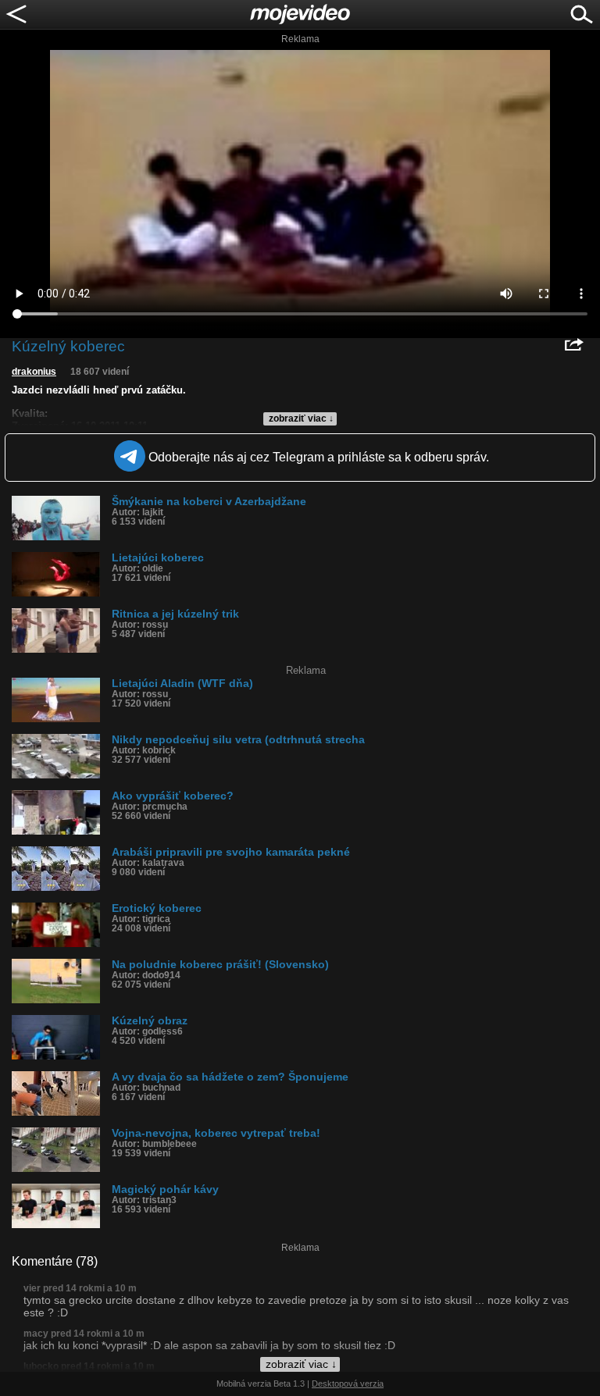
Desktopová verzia (348, 1383)
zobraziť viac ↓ (301, 418)
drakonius (34, 371)
